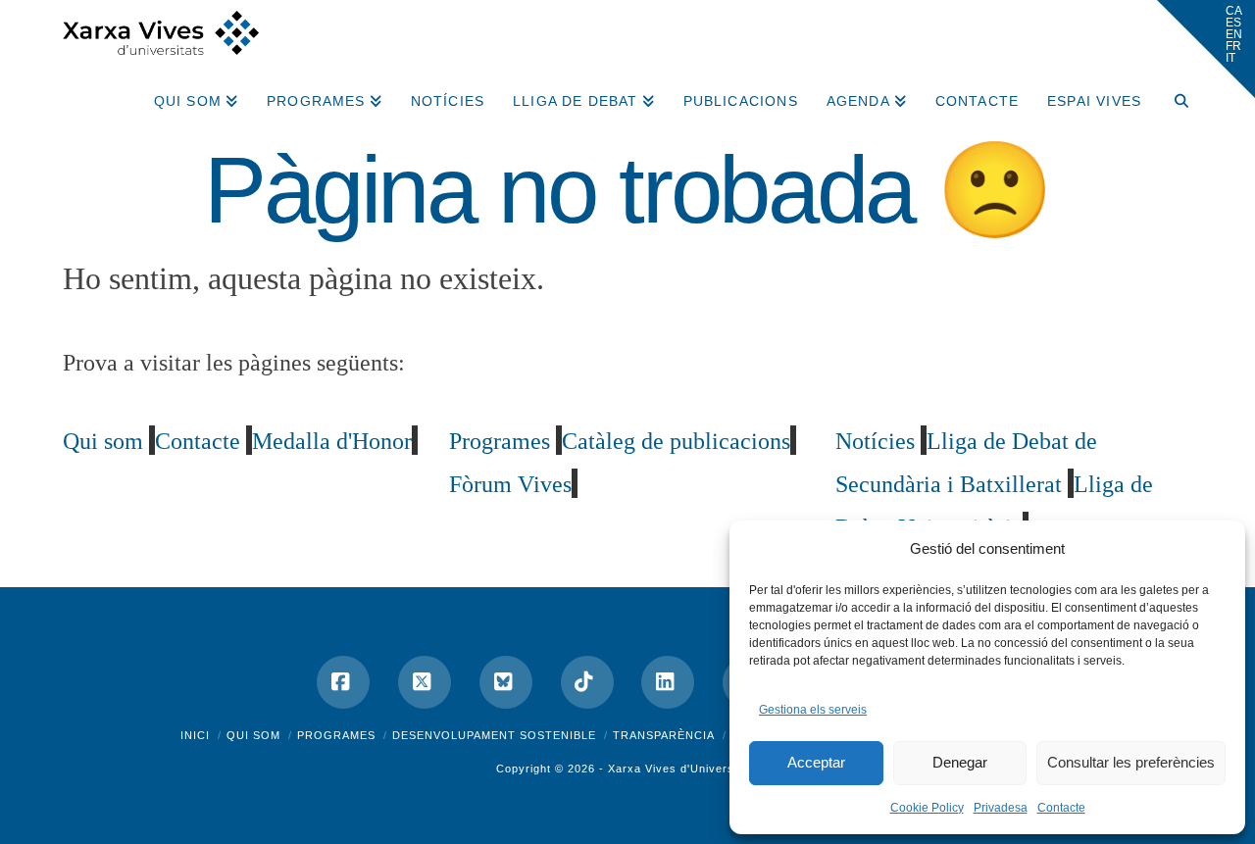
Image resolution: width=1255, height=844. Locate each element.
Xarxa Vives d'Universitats (683, 768)
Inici (195, 735)
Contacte (1061, 808)
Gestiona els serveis (813, 710)
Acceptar (816, 762)
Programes (336, 735)
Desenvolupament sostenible (494, 735)
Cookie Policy (927, 808)
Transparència (664, 735)
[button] (1206, 49)
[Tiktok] (587, 682)
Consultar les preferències (1131, 762)
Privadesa (1001, 808)
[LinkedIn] (667, 682)
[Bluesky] (505, 682)
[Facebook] (343, 682)
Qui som (253, 735)
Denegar (959, 762)
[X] (424, 682)
